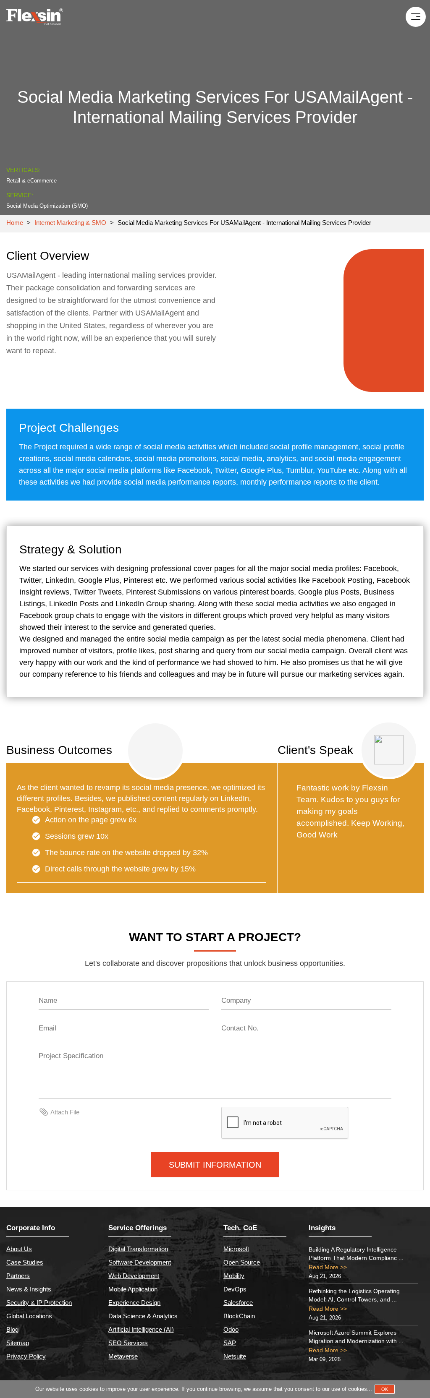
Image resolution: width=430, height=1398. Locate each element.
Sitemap (17, 1342)
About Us (19, 1248)
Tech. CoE (240, 1228)
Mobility (233, 1275)
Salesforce (238, 1302)
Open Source (241, 1262)
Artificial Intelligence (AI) (141, 1329)
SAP (229, 1342)
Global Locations (29, 1316)
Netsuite (234, 1356)
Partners (18, 1275)
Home (14, 222)
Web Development (133, 1275)
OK (384, 1389)
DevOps (234, 1289)
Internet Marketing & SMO (71, 222)
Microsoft (236, 1248)
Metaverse (123, 1356)
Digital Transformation (138, 1248)
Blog (12, 1329)
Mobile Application (132, 1289)
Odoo (231, 1329)
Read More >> (328, 1267)
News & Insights (28, 1289)
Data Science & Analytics (143, 1316)
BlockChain (239, 1316)
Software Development (139, 1262)
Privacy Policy (26, 1356)
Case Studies (24, 1262)
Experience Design (134, 1302)
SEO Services (128, 1342)
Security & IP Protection (39, 1302)
